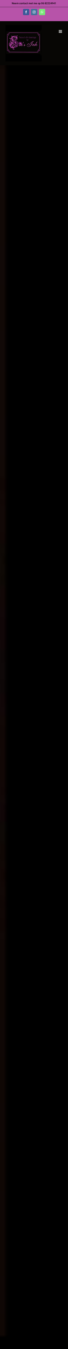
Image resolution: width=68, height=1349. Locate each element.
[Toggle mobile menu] (61, 31)
